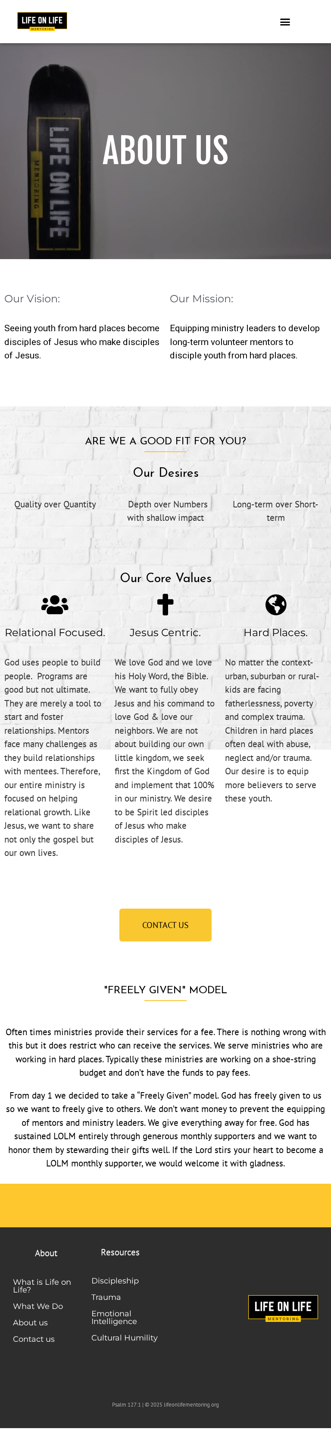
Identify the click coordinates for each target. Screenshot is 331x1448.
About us (30, 1323)
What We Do (38, 1306)
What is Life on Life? (42, 1286)
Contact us (34, 1339)
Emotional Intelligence (114, 1317)
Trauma (106, 1297)
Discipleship (115, 1281)
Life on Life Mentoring (60, 1437)
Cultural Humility (124, 1338)
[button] (285, 21)
